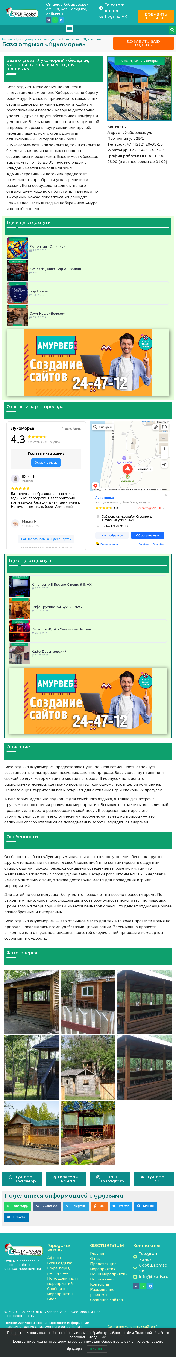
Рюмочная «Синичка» (47, 246)
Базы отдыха (49, 39)
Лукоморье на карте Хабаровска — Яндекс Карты (46, 547)
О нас (95, 1258)
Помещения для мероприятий (62, 1281)
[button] (69, 28)
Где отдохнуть (26, 39)
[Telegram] (61, 20)
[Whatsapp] (55, 20)
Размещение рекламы (102, 1292)
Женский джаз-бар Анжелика (55, 268)
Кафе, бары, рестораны (58, 1270)
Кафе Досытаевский (49, 651)
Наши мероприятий (109, 1273)
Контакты (99, 1284)
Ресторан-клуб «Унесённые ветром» (62, 629)
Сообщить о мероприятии (60, 1291)
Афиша (54, 1257)
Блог (51, 1298)
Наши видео (102, 1279)
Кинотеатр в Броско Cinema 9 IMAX (62, 584)
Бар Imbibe (38, 291)
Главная (7, 39)
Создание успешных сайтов (131, 1326)
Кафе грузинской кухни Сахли (57, 607)
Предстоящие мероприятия (103, 1266)
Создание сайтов (106, 1299)
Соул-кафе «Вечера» (47, 313)
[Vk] (48, 20)
